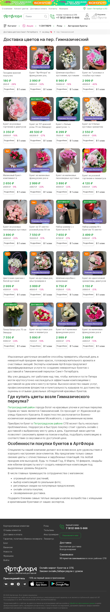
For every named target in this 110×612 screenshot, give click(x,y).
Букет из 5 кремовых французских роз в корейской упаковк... (66, 332)
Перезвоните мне (70, 535)
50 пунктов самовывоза (72, 558)
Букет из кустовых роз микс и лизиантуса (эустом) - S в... (41, 332)
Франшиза (63, 9)
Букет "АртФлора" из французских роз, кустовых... (40, 75)
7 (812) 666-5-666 (77, 528)
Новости (7, 551)
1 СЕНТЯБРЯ (45, 26)
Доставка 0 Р (37, 99)
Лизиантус (49, 539)
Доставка (65, 542)
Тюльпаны (49, 530)
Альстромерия (51, 534)
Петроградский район (21, 407)
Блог (5, 543)
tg (24, 584)
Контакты (53, 9)
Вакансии (8, 547)
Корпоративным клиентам (16, 526)
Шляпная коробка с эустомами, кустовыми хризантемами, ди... (67, 75)
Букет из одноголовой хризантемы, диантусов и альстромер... (94, 281)
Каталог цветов (21, 9)
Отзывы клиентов (12, 530)
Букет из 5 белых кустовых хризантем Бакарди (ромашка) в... (93, 127)
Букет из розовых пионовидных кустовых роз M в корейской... (14, 229)
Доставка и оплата (38, 9)
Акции (30, 26)
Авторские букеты (77, 26)
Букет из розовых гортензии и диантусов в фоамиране (14, 127)
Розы (59, 26)
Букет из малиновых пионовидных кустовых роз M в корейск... (67, 178)
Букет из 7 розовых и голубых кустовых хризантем (93, 75)
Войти (6, 560)
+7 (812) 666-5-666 (67, 17)
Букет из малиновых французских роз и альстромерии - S (40, 178)
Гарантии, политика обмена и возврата (22, 539)
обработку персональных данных (82, 603)
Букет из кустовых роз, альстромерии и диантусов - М (41, 281)
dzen (18, 584)
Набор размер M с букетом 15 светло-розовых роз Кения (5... (94, 229)
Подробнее (9, 89)
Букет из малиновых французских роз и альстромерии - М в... (93, 332)
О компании (7, 9)
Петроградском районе (48, 423)
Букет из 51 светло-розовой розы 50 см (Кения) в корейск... (40, 229)
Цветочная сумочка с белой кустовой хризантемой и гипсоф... (15, 281)
